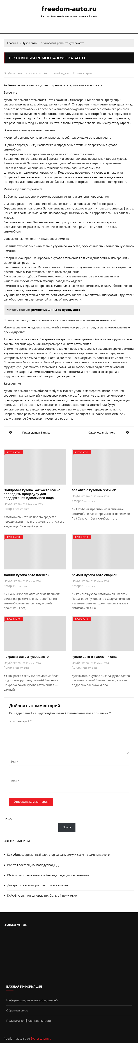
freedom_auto (62, 73)
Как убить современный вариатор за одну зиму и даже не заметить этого (58, 855)
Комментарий (21, 721)
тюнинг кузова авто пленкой (26, 575)
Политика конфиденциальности (28, 1021)
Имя (14, 762)
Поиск (8, 819)
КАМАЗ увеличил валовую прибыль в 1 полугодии (42, 896)
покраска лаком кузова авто (26, 657)
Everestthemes (41, 1038)
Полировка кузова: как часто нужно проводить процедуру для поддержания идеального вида (32, 494)
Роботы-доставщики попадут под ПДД (33, 865)
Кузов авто (13, 452)
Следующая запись (101, 432)
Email (14, 781)
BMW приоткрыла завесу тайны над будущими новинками (48, 875)
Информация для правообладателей (32, 1000)
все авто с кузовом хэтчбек (94, 490)
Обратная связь (17, 1010)
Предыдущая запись (36, 432)
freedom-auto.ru (69, 8)
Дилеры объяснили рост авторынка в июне (37, 885)
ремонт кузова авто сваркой (94, 575)
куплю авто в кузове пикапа (94, 657)
